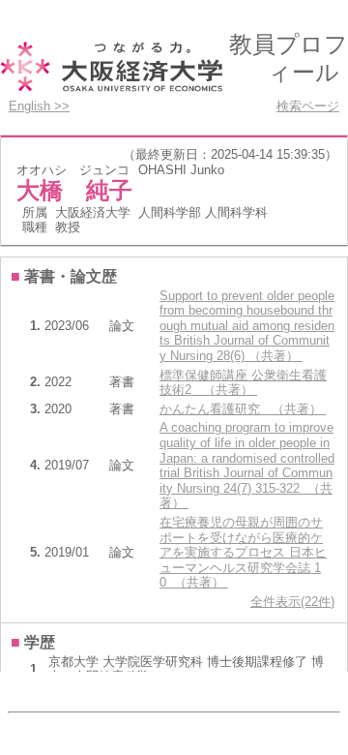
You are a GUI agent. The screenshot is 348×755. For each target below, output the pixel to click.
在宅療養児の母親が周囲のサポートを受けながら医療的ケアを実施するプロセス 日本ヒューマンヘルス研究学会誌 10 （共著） (243, 552)
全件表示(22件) (292, 601)
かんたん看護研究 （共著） (243, 409)
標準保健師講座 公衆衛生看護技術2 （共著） (243, 383)
